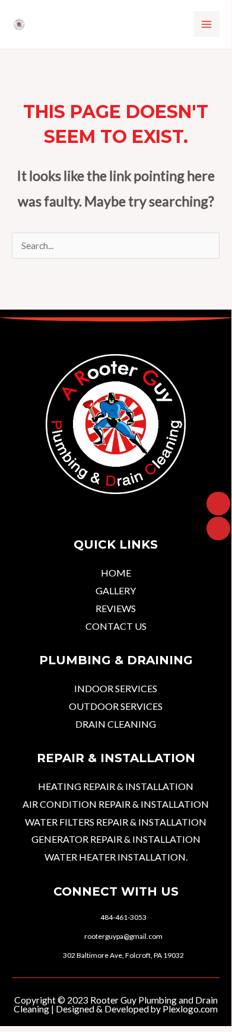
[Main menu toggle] (207, 24)
